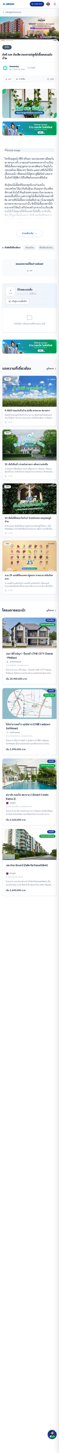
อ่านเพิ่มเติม (28, 233)
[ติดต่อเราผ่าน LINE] (52, 1434)
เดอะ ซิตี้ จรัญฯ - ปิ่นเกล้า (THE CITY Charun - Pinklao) (29, 656)
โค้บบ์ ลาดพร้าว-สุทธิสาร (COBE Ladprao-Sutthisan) (28, 726)
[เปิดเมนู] (54, 4)
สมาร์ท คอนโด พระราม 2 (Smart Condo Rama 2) (27, 797)
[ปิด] (56, 1431)
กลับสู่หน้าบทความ (13, 12)
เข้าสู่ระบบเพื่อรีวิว (19, 301)
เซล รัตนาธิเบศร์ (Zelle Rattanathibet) (27, 865)
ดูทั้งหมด (50, 368)
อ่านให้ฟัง (22, 79)
